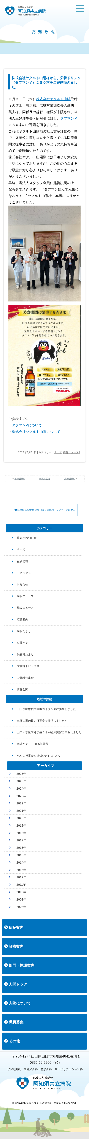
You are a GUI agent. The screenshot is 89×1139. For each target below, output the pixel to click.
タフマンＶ (69, 118)
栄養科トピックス (28, 666)
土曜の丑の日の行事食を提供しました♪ (41, 720)
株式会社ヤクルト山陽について (36, 431)
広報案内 (22, 619)
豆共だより (24, 642)
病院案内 (16, 927)
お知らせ (22, 584)
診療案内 (16, 946)
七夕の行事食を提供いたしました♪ (38, 755)
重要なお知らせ (27, 538)
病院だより (24, 631)
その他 (14, 1041)
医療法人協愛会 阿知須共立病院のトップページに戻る (46, 510)
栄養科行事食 (25, 677)
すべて (58, 452)
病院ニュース (71, 452)
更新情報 (22, 561)
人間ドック (17, 984)
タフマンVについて (27, 425)
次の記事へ (69, 478)
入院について (19, 1003)
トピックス (24, 573)
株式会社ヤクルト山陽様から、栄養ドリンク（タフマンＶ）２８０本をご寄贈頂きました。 (46, 82)
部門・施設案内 (21, 965)
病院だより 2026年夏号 (32, 743)
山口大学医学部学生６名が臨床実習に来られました (49, 732)
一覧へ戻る (44, 478)
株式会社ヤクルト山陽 (53, 99)
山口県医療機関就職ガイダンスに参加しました (46, 709)
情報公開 (22, 689)
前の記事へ (19, 478)
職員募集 (16, 1022)
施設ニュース (25, 607)
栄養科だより (25, 654)
